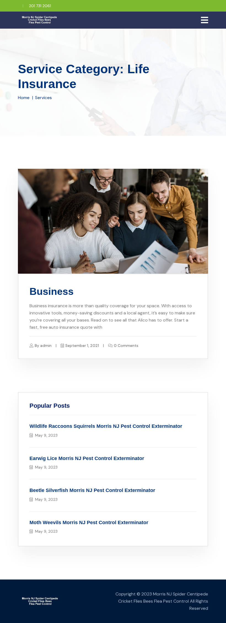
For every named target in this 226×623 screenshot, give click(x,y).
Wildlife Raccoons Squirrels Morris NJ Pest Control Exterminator (105, 426)
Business (51, 291)
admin (46, 345)
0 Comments (126, 345)
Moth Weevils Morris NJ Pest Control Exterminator (88, 522)
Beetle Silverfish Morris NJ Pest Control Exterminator (92, 490)
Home (23, 97)
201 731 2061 (40, 5)
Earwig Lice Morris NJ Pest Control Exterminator (86, 458)
